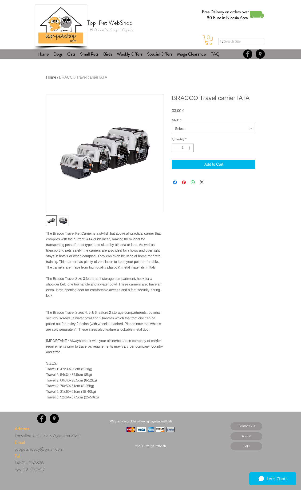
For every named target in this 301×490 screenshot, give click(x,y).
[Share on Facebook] (175, 182)
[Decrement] (175, 148)
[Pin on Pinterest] (184, 182)
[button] (208, 40)
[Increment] (190, 148)
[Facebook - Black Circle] (247, 54)
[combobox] (213, 128)
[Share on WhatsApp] (193, 182)
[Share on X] (202, 182)
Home (51, 77)
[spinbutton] (182, 148)
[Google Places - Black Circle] (260, 54)
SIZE (176, 120)
